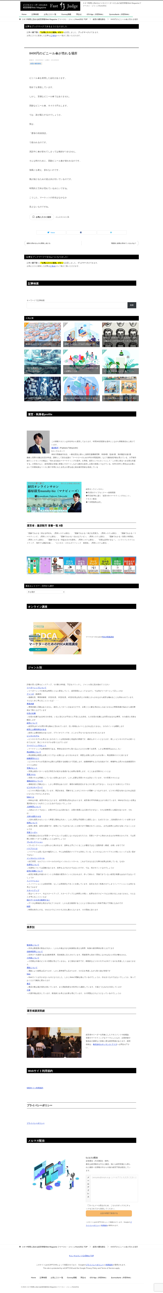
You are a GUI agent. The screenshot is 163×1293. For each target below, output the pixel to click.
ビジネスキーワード (35, 787)
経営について (32, 723)
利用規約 (104, 1225)
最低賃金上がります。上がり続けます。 (41, 344)
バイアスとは (32, 848)
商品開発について (34, 752)
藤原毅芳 (55, 448)
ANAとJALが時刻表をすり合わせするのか (81, 398)
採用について (32, 823)
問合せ (79, 14)
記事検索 (35, 14)
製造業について (33, 945)
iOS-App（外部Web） (95, 14)
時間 (28, 906)
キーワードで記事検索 (36, 300)
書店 (28, 984)
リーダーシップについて (36, 688)
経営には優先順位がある (36, 729)
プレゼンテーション (35, 842)
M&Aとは (30, 797)
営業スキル (31, 774)
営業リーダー (32, 832)
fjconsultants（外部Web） (119, 14)
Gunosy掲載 (66, 14)
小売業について (33, 958)
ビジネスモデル (33, 736)
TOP (54, 19)
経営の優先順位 (35, 63)
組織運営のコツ (33, 758)
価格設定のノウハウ (35, 781)
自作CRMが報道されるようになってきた (119, 398)
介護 (28, 990)
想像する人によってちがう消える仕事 (79, 344)
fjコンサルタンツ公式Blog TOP (81, 1256)
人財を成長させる (34, 816)
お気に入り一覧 (50, 14)
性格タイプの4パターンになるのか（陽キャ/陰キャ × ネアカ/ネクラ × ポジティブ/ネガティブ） (120, 341)
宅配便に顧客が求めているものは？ (123, 243)
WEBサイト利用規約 (35, 1088)
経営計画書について (35, 871)
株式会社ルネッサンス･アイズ (105, 1044)
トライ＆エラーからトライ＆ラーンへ (118, 371)
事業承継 (30, 704)
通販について (32, 968)
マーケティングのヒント (36, 745)
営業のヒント (32, 768)
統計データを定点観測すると (38, 900)
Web (28, 974)
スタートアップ (33, 890)
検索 (132, 305)
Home (24, 14)
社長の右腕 (31, 713)
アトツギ (30, 694)
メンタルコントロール (36, 858)
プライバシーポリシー (36, 1123)
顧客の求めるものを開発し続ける (38, 243)
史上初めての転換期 (33, 398)
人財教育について (34, 807)
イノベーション (33, 881)
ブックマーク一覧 (62, 217)
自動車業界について (35, 952)
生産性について (33, 865)
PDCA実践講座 (108, 637)
